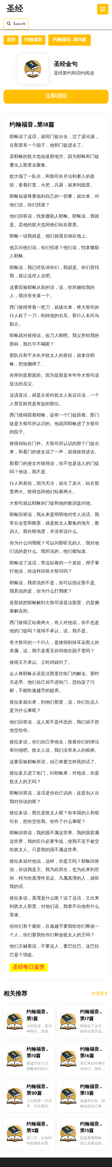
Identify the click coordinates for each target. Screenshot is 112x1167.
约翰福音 (33, 40)
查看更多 (100, 994)
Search (19, 24)
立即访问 (56, 96)
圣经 (15, 9)
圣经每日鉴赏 (29, 967)
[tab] (102, 9)
